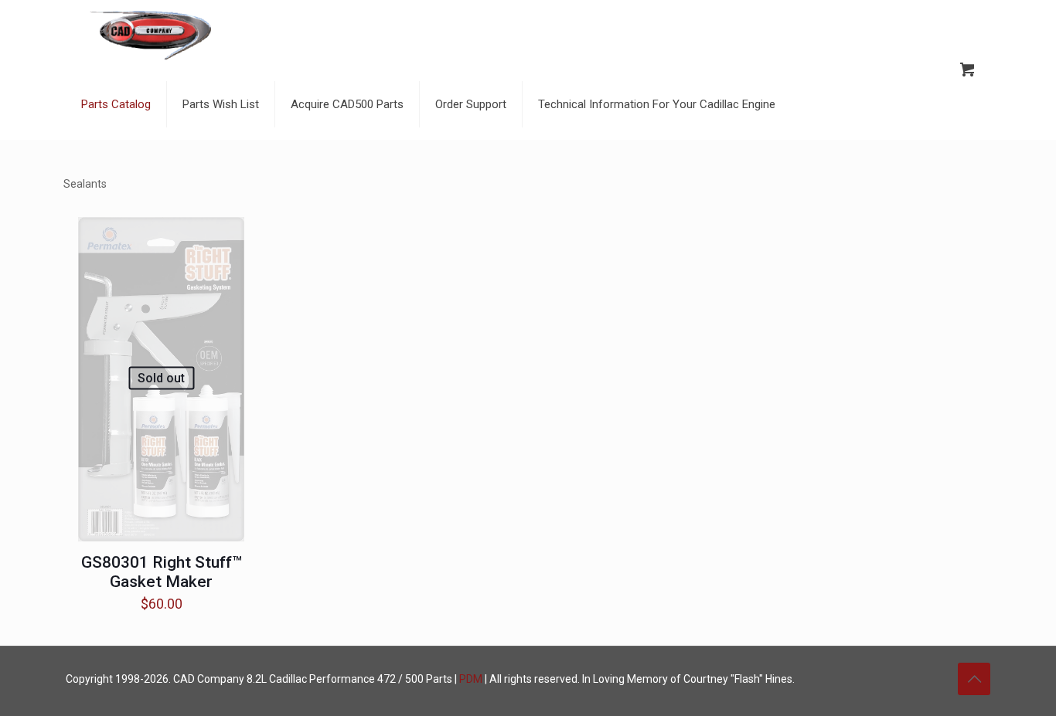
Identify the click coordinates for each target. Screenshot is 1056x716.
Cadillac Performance (322, 679)
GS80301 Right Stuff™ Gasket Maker (161, 572)
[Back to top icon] (974, 679)
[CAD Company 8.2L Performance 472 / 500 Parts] (150, 35)
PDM (470, 679)
